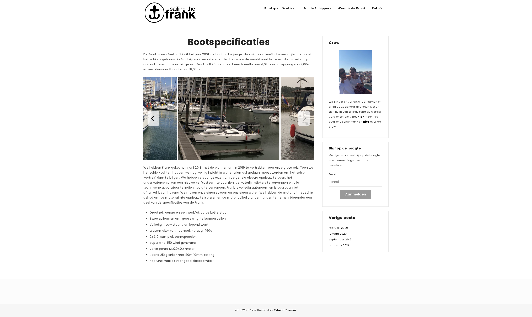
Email (332, 174)
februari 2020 (338, 228)
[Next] (304, 118)
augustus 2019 (339, 245)
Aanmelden (355, 194)
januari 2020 (338, 233)
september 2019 (340, 239)
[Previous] (153, 118)
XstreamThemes (285, 310)
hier (361, 116)
